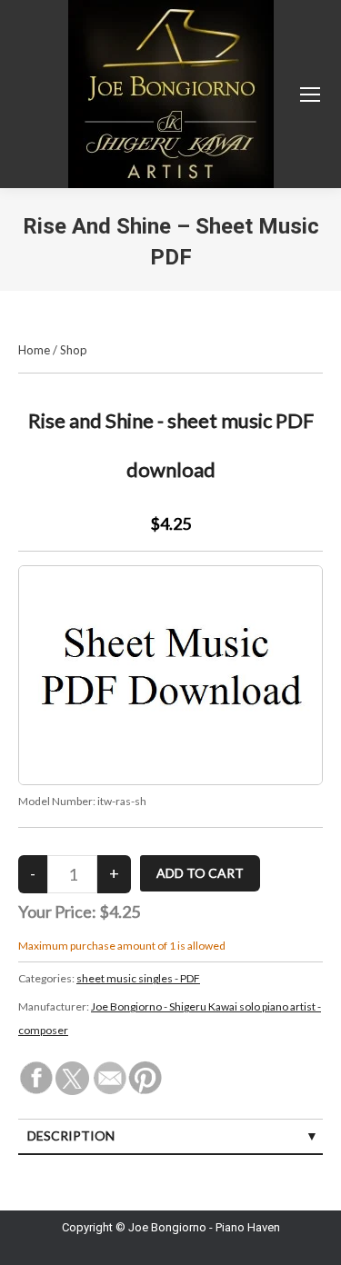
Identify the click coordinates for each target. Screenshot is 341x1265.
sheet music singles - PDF (138, 978)
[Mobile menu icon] (310, 94)
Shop (73, 350)
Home (34, 350)
